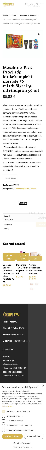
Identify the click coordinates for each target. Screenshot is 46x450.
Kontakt (6, 356)
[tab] (23, 202)
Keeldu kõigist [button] (34, 436)
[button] (41, 4)
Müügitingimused (10, 364)
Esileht (5, 15)
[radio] (31, 284)
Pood (14, 15)
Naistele (23, 15)
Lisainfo (23, 202)
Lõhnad (33, 15)
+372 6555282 (18, 334)
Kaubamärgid (8, 360)
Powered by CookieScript (23, 447)
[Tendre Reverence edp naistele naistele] (35, 255)
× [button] (43, 386)
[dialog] (23, 416)
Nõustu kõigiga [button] (12, 436)
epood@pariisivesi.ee (20, 341)
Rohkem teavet (7, 406)
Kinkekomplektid (21, 189)
